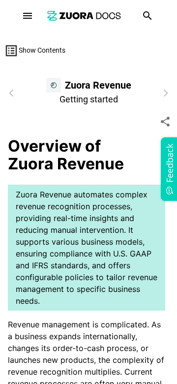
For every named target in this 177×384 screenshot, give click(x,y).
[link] (84, 15)
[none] (165, 121)
